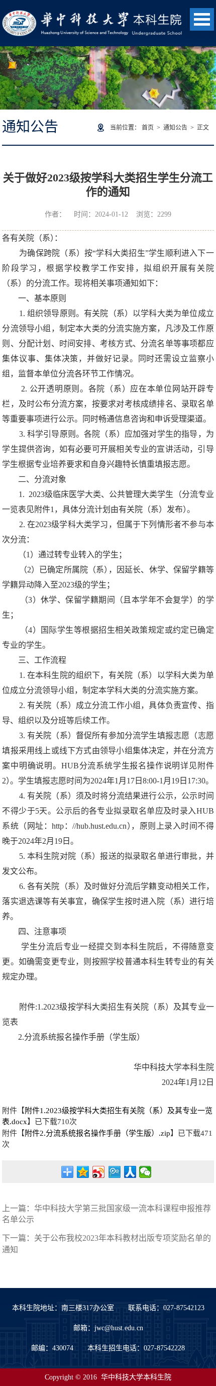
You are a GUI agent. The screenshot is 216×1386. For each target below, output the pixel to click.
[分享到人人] (130, 1172)
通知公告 (175, 127)
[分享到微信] (145, 1172)
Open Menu (202, 19)
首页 (148, 127)
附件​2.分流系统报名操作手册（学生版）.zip (97, 1133)
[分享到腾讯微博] (114, 1172)
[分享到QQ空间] (83, 1172)
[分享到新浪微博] (98, 1172)
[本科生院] (92, 15)
